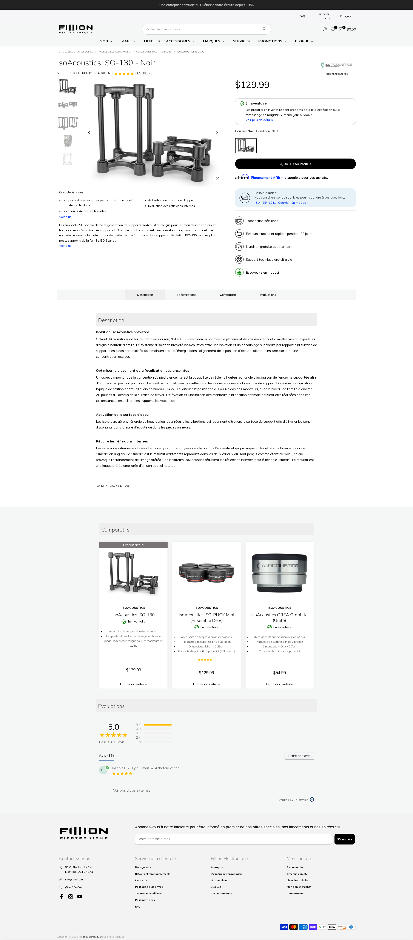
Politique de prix (145, 899)
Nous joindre (143, 867)
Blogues (216, 886)
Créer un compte (297, 873)
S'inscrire (345, 839)
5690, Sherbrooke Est (78, 867)
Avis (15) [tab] (106, 755)
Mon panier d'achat (299, 886)
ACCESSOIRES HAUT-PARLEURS (153, 51)
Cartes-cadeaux (221, 893)
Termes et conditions (148, 893)
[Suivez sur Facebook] (61, 896)
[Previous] (89, 132)
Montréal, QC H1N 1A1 (79, 871)
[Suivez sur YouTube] (79, 896)
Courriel (283, 203)
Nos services (219, 880)
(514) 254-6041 (265, 203)
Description (145, 295)
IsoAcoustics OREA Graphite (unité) (279, 617)
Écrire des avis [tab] (299, 756)
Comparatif (228, 295)
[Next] (216, 132)
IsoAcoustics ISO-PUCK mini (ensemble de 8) (206, 617)
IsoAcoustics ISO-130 (133, 614)
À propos (217, 867)
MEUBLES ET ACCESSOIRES (78, 51)
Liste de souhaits (297, 880)
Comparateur (295, 893)
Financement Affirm (267, 178)
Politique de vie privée (149, 886)
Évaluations (268, 295)
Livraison (141, 880)
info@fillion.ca (74, 879)
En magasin (299, 203)
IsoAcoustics (133, 608)
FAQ (302, 16)
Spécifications (186, 295)
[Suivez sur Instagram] (70, 896)
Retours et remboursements (152, 873)
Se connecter (295, 867)
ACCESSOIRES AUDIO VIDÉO (114, 51)
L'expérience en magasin (226, 873)
